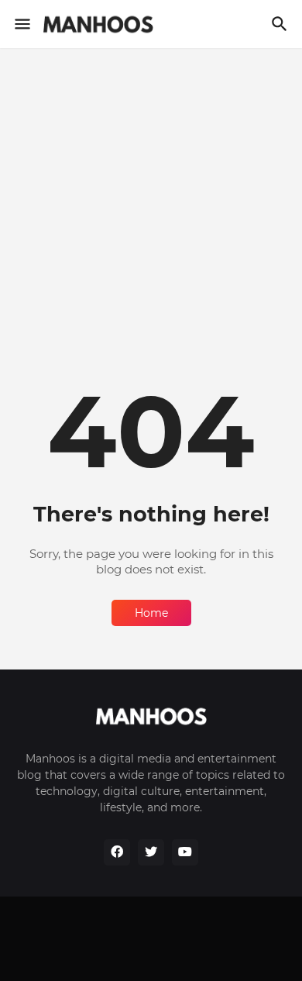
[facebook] (117, 852)
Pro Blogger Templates (184, 954)
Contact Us (221, 927)
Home (151, 613)
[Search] (281, 24)
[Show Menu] (21, 24)
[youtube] (185, 852)
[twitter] (151, 852)
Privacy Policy (137, 927)
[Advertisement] (151, 218)
